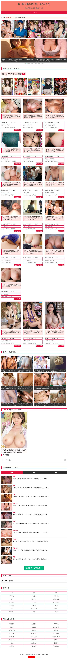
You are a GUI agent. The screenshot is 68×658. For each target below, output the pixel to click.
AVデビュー (4, 296)
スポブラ (11, 605)
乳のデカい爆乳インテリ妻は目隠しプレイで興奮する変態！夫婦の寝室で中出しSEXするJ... (33, 150)
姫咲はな (34, 640)
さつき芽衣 (52, 125)
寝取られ (29, 161)
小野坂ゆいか (56, 636)
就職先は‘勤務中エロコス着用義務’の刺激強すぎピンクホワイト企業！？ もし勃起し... (33, 332)
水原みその (56, 633)
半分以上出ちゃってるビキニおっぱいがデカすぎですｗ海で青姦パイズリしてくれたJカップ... (11, 252)
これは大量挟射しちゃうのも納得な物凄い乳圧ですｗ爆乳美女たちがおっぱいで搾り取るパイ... (33, 116)
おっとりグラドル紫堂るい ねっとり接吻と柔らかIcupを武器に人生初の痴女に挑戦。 (11, 332)
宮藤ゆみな (50, 226)
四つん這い (9, 161)
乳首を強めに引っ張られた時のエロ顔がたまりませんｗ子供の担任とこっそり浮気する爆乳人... (11, 218)
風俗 (34, 229)
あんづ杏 (11, 633)
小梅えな (56, 630)
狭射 (32, 127)
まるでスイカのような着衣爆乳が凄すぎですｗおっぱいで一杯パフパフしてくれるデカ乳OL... (11, 150)
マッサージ (56, 229)
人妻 (24, 158)
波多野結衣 (34, 643)
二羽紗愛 (11, 646)
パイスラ (56, 605)
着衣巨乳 (30, 229)
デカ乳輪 (34, 602)
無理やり (34, 195)
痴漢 (34, 612)
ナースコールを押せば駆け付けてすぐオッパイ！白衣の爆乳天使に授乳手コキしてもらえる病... (33, 252)
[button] (25, 63)
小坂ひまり (12, 640)
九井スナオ (56, 627)
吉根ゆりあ (12, 630)
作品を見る (17, 345)
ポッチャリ (34, 608)
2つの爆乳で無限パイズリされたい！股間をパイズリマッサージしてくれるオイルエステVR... (55, 218)
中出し (24, 161)
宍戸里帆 (56, 624)
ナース (24, 260)
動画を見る (17, 129)
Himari (34, 627)
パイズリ (25, 127)
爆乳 (29, 127)
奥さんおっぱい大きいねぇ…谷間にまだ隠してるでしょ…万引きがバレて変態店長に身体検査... (33, 184)
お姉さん (3, 125)
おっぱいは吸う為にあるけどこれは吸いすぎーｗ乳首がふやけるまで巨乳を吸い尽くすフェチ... (55, 150)
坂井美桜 (34, 646)
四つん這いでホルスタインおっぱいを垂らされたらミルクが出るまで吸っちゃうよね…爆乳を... (55, 252)
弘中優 (27, 192)
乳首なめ (7, 127)
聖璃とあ (5, 158)
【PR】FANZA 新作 (6, 340)
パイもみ (25, 262)
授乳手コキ (12, 127)
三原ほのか (9, 125)
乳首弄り (8, 229)
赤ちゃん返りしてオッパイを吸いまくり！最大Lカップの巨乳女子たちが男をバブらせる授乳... (11, 116)
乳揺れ (9, 296)
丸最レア (11, 627)
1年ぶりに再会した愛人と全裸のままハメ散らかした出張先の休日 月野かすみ (55, 332)
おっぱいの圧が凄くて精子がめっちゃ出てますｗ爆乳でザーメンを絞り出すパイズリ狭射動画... (55, 116)
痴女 (46, 226)
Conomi (30, 125)
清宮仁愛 (11, 636)
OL (2, 158)
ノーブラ (34, 605)
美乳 (34, 592)
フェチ (3, 127)
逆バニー (56, 608)
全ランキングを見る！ (34, 568)
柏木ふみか (56, 646)
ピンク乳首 (56, 602)
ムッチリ (3, 161)
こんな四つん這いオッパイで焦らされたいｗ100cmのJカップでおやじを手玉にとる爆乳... (55, 184)
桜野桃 (34, 630)
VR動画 (47, 229)
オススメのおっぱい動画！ (7, 343)
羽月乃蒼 (11, 624)
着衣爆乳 (14, 161)
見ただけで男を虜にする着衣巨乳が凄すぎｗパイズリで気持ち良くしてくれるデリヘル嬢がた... (33, 218)
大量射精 (52, 127)
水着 (7, 262)
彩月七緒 (34, 624)
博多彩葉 (56, 640)
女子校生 (47, 192)
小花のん (11, 643)
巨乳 (12, 592)
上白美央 (52, 158)
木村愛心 (56, 643)
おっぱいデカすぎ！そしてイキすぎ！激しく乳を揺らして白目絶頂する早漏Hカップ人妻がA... (11, 286)
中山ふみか (34, 636)
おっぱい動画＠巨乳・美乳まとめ (34, 4)
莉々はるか (34, 633)
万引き (29, 195)
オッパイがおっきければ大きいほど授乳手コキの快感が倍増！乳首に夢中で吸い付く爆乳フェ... (11, 184)
